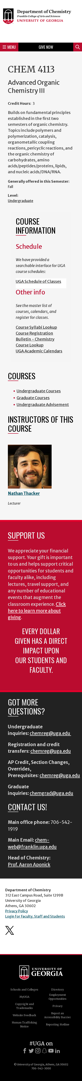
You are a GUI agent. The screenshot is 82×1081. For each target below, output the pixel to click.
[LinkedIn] (57, 1050)
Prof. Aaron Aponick (29, 865)
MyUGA (24, 996)
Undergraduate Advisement (43, 404)
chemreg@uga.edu (50, 733)
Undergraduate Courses (39, 390)
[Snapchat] (44, 1050)
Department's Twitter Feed (9, 930)
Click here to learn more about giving (37, 611)
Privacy (57, 1006)
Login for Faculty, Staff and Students (35, 916)
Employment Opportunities (57, 996)
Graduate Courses (33, 397)
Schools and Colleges (24, 989)
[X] (31, 1050)
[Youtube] (51, 1050)
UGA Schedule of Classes (38, 281)
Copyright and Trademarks (24, 1006)
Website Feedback (24, 1015)
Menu (11, 47)
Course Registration (34, 333)
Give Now (46, 47)
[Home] (41, 20)
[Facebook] (24, 1050)
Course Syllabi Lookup (36, 327)
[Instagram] (37, 1050)
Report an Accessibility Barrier (57, 1015)
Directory (57, 989)
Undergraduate (20, 201)
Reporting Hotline (57, 1024)
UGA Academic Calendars (39, 351)
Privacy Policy (16, 911)
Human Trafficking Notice (24, 1024)
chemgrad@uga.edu (51, 793)
